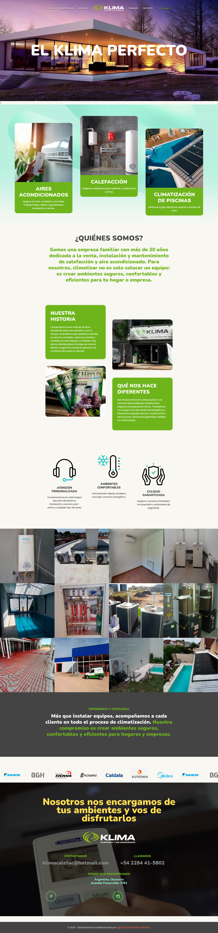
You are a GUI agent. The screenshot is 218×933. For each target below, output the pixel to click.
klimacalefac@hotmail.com (76, 862)
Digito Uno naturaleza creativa (133, 927)
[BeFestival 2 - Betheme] (109, 14)
